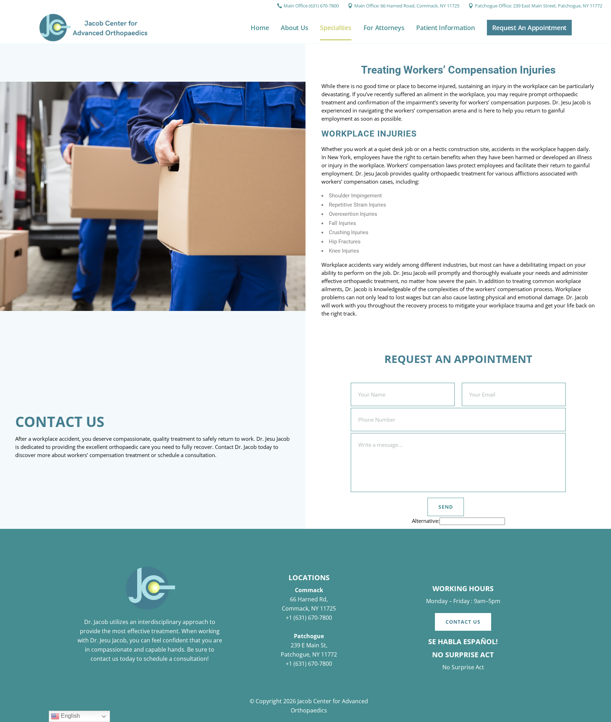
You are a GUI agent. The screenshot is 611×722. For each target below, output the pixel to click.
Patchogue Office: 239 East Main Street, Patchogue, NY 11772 (538, 5)
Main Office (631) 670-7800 (311, 5)
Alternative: (426, 520)
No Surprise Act (463, 667)
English (69, 716)
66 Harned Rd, (309, 599)
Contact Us (463, 621)
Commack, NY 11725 (309, 608)
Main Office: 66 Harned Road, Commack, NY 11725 (406, 5)
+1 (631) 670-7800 (309, 618)
